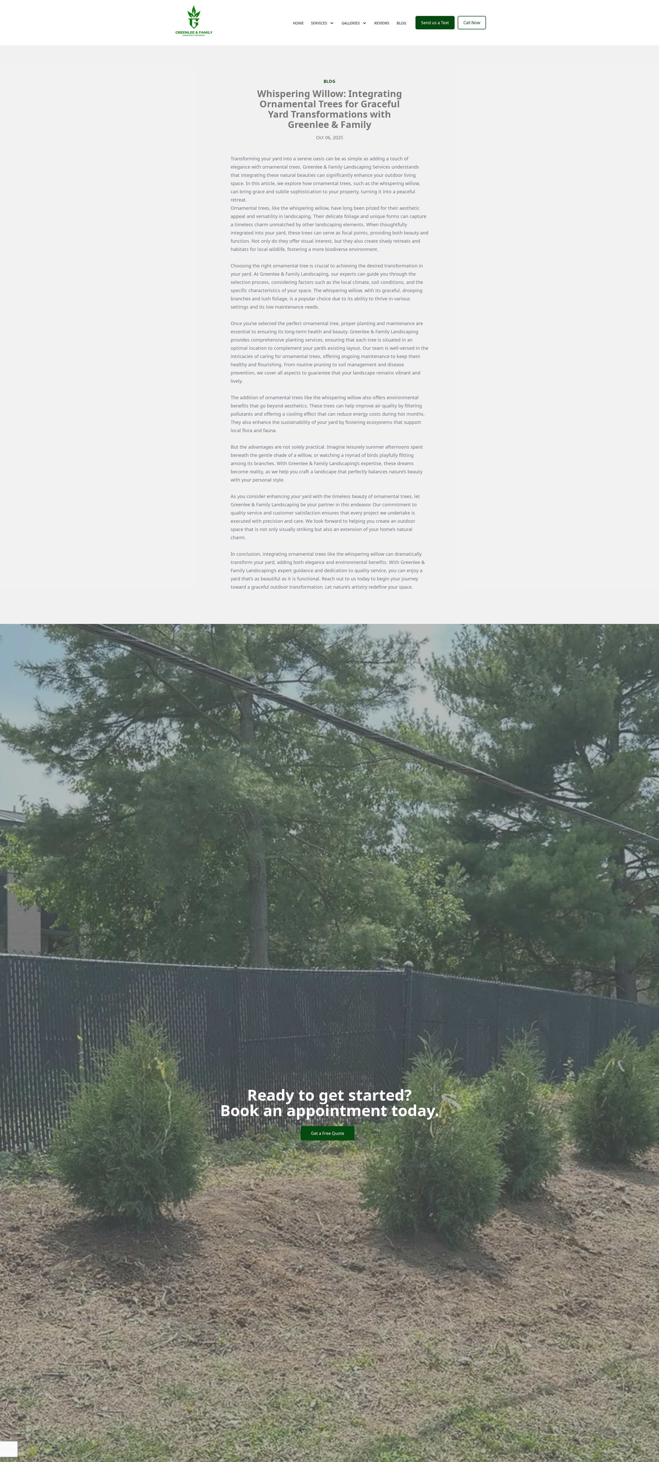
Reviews (381, 23)
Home (298, 23)
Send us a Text (435, 22)
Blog (401, 23)
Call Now (471, 22)
